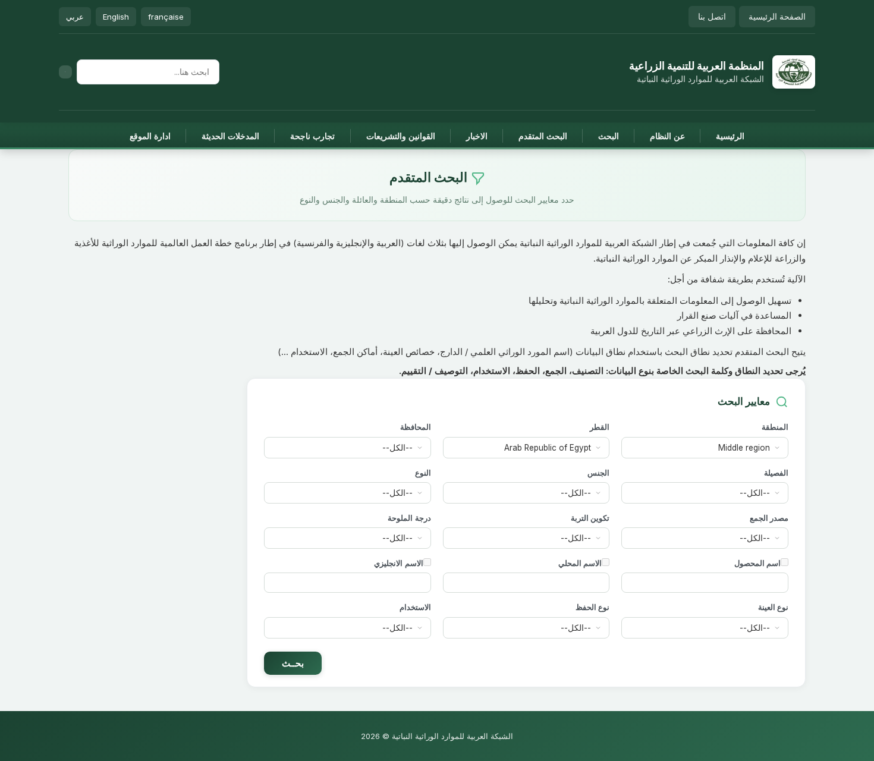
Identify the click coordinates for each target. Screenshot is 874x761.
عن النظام (667, 136)
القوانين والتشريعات (400, 136)
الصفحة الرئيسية (777, 16)
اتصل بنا (712, 16)
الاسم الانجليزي (398, 563)
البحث (608, 136)
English (116, 16)
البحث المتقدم (542, 136)
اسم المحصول (757, 563)
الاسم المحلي (580, 563)
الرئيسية (730, 136)
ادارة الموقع (150, 136)
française (166, 16)
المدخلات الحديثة (230, 136)
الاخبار (477, 136)
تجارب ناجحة (312, 136)
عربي (75, 16)
